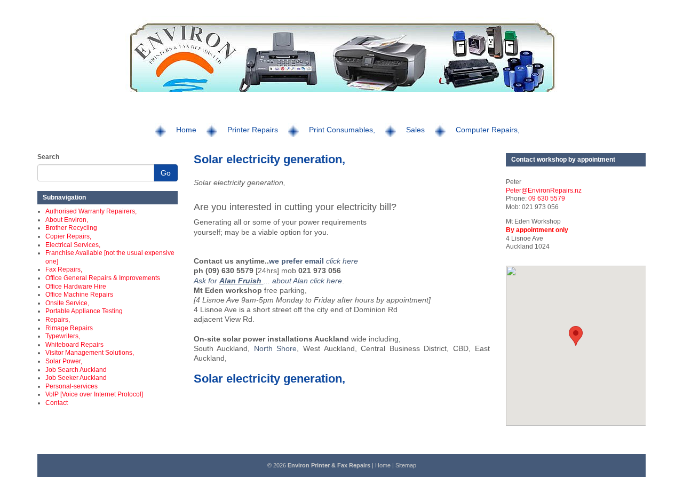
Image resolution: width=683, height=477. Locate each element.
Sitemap (405, 465)
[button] (576, 336)
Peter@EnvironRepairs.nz (544, 190)
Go (166, 173)
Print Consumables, (342, 129)
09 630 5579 (546, 198)
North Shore (275, 348)
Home (186, 129)
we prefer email (297, 261)
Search (48, 157)
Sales (415, 129)
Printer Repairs (252, 129)
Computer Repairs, (488, 129)
